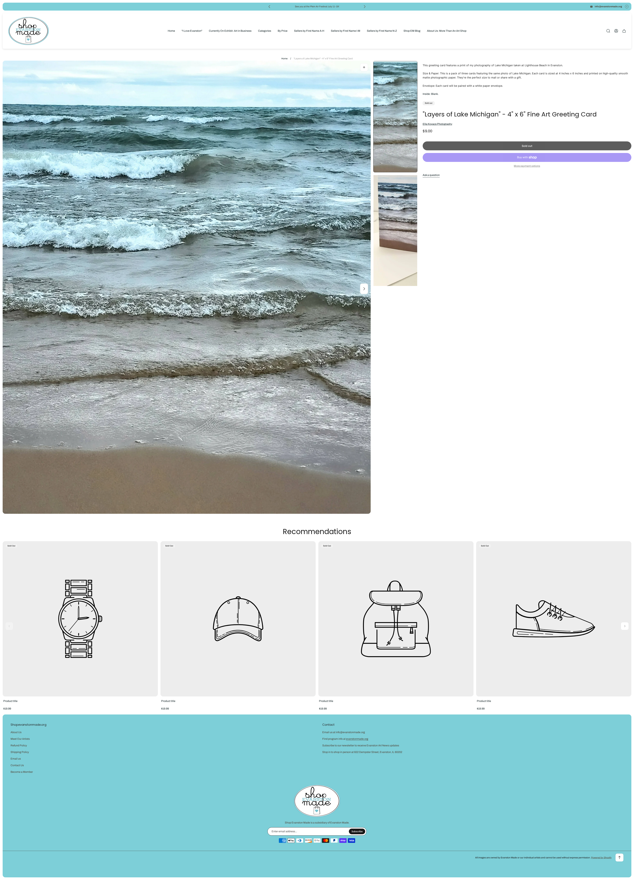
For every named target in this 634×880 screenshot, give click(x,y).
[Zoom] (364, 67)
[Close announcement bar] (627, 7)
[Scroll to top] (619, 857)
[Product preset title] (80, 618)
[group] (395, 116)
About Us (16, 732)
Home (284, 58)
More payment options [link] (527, 166)
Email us (16, 758)
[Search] (608, 31)
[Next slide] (365, 7)
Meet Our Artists (20, 738)
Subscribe (357, 831)
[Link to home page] (317, 801)
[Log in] (616, 31)
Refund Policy (19, 745)
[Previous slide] (269, 7)
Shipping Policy (20, 752)
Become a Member (22, 771)
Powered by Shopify (601, 857)
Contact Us (17, 765)
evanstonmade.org (357, 738)
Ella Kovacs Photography (437, 124)
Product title (10, 701)
